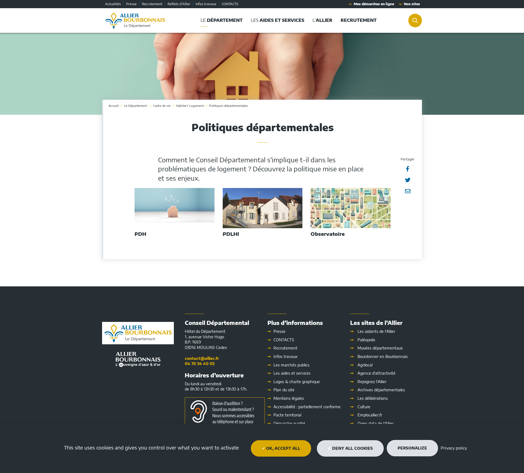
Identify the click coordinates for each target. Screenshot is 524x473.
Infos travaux (206, 4)
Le (136, 105)
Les (292, 373)
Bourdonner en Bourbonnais (383, 356)
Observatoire (328, 234)
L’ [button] (322, 20)
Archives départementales (381, 389)
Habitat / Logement (190, 105)
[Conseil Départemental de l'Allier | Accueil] (135, 20)
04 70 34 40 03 (200, 363)
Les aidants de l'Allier (376, 331)
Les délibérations (373, 398)
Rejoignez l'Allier (372, 381)
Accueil (114, 105)
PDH (140, 234)
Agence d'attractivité (376, 373)
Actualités (113, 4)
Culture (364, 406)
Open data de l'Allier (376, 423)
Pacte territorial (287, 415)
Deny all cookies (352, 448)
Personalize (412, 448)
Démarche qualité (289, 423)
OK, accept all (282, 448)
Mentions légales (288, 398)
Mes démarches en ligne (374, 4)
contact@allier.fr (202, 358)
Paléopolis (366, 339)
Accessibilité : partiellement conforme (307, 406)
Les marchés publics (291, 365)
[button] (359, 20)
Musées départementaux (380, 348)
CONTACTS (230, 4)
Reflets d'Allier (179, 4)
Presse (131, 4)
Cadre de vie (162, 105)
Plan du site (283, 389)
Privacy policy (454, 447)
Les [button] (277, 20)
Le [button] (222, 20)
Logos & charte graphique (296, 381)
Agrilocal (365, 365)
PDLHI (231, 234)
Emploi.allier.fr (370, 415)
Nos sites (412, 4)
